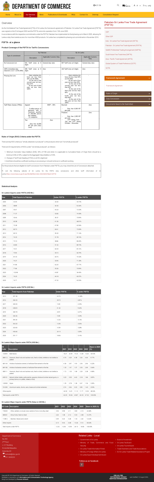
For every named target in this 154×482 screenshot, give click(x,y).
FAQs (73, 15)
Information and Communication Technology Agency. (36, 477)
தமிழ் (149, 5)
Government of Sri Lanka (89, 440)
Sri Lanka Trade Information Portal (92, 449)
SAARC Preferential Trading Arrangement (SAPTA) (123, 50)
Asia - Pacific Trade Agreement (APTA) (119, 59)
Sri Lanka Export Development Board (93, 455)
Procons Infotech (22, 479)
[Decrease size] (140, 5)
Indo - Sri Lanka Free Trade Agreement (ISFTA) (122, 41)
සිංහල (145, 5)
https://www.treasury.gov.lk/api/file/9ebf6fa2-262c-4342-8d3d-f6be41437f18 (31, 174)
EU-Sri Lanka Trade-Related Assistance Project (133, 452)
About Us (18, 15)
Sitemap (95, 15)
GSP (107, 32)
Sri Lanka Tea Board (124, 443)
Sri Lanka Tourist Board (125, 446)
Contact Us (84, 15)
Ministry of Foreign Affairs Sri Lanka (93, 452)
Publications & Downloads (57, 15)
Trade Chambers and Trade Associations (131, 449)
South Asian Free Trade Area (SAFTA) (119, 54)
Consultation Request (111, 15)
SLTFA (108, 68)
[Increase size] (134, 5)
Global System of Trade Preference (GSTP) (121, 63)
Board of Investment (124, 440)
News (42, 15)
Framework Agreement (114, 86)
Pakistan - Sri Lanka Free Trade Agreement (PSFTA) (124, 45)
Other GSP (109, 36)
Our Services (30, 15)
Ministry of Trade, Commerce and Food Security (96, 444)
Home (8, 15)
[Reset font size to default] (137, 5)
